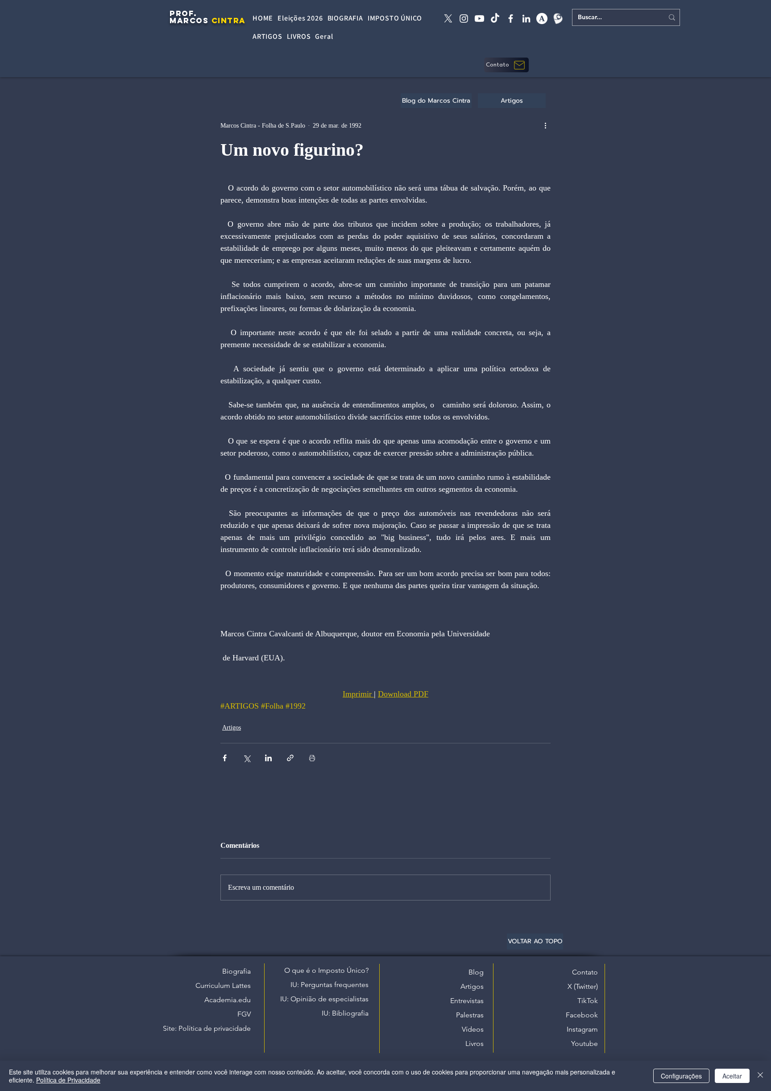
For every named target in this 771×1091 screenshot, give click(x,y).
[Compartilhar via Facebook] (224, 758)
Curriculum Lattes (223, 985)
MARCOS (189, 20)
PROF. (183, 13)
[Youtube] (479, 18)
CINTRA (228, 20)
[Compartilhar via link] (290, 758)
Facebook (582, 1015)
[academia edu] (541, 18)
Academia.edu (227, 1000)
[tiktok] (495, 18)
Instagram (582, 1029)
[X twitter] (448, 18)
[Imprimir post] (312, 758)
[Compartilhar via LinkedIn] (268, 758)
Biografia (236, 971)
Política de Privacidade (68, 1079)
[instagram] (463, 18)
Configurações (681, 1075)
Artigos (231, 727)
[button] (506, 65)
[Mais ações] (545, 125)
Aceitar (732, 1075)
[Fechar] (760, 1076)
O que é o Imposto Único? (326, 970)
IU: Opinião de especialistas (324, 999)
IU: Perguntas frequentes (329, 984)
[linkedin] (526, 18)
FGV (244, 1014)
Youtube (584, 1043)
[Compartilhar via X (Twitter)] (246, 758)
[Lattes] (557, 18)
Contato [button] (585, 972)
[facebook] (510, 18)
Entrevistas (467, 1000)
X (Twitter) (583, 986)
